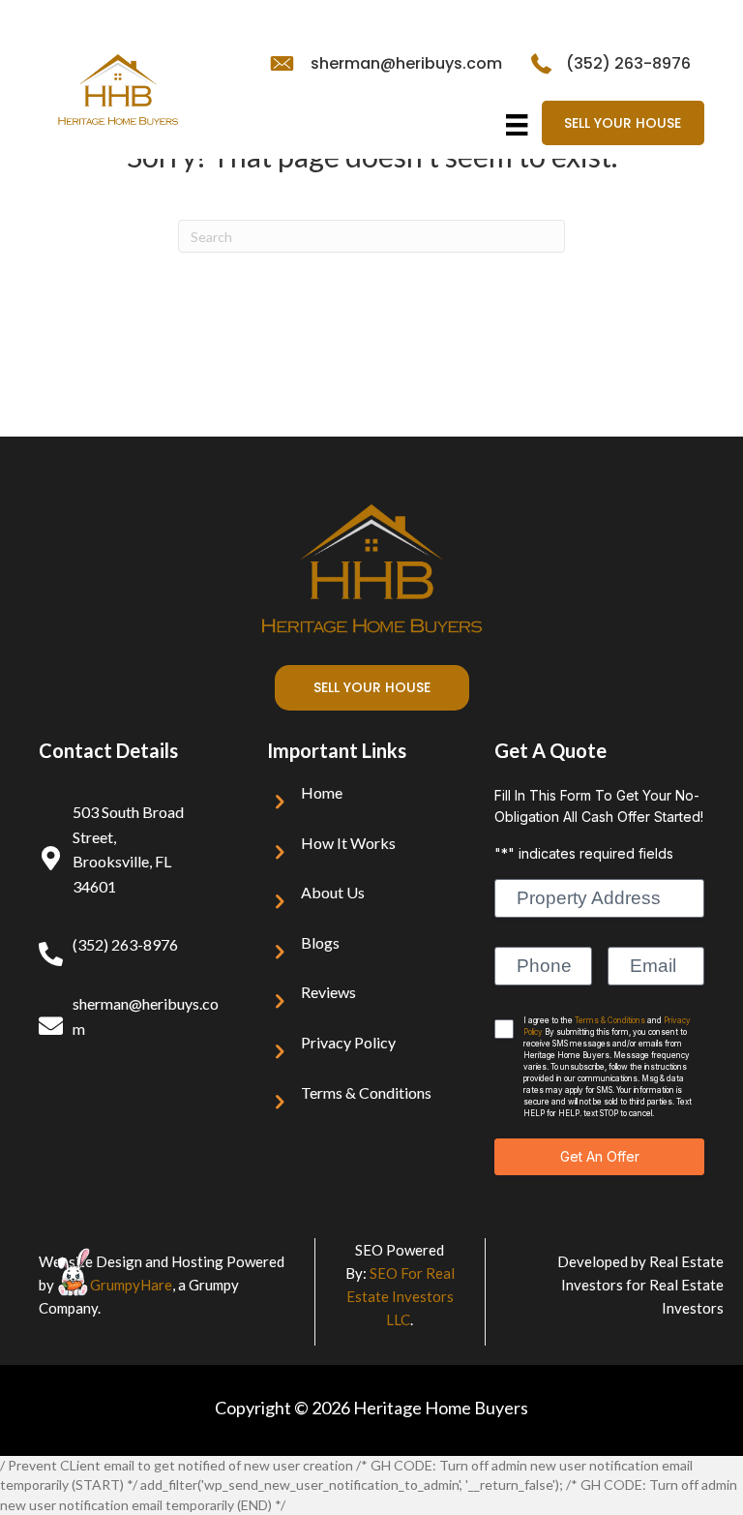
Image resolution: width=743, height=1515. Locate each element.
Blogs (320, 942)
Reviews (328, 992)
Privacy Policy (348, 1042)
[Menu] (516, 125)
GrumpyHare (131, 1284)
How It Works (348, 842)
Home (321, 792)
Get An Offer (599, 1156)
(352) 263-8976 (628, 63)
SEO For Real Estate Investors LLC (400, 1296)
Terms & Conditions (366, 1092)
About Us (333, 892)
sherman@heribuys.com (406, 63)
